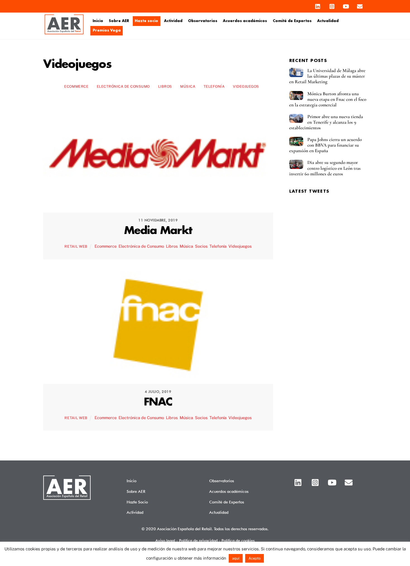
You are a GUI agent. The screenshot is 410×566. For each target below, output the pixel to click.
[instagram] (331, 5)
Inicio (98, 21)
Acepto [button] (255, 558)
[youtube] (345, 5)
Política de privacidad (198, 540)
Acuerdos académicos (245, 21)
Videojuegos (246, 86)
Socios (201, 246)
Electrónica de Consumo (123, 86)
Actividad (173, 21)
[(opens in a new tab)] (158, 204)
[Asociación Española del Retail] (64, 33)
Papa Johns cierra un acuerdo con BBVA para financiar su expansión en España (325, 145)
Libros (165, 86)
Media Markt (158, 231)
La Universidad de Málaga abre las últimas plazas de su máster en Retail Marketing (327, 76)
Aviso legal (165, 540)
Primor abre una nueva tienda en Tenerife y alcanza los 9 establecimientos (326, 122)
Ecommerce (76, 86)
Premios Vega (107, 30)
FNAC (158, 402)
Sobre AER (119, 21)
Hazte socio (146, 21)
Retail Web (75, 246)
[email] (359, 5)
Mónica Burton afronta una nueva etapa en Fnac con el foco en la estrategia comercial (327, 99)
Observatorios (202, 21)
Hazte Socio (137, 502)
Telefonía (214, 86)
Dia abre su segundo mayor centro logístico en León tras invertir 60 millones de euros (325, 168)
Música (187, 86)
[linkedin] (318, 5)
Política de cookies (238, 540)
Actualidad (328, 21)
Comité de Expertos (292, 21)
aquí (235, 558)
